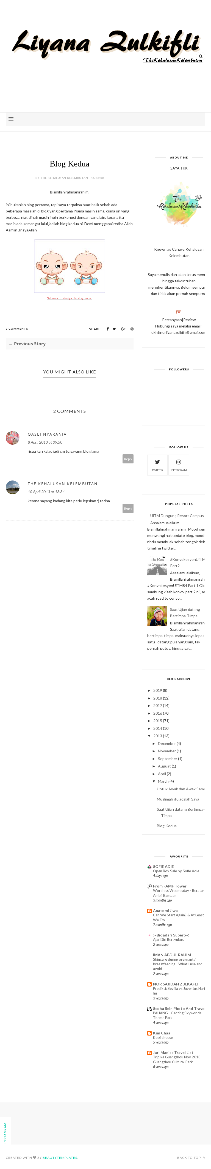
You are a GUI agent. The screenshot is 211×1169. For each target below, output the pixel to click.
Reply (128, 459)
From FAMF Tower (170, 886)
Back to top (189, 1158)
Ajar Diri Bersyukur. (168, 939)
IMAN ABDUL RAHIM (172, 954)
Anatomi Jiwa (165, 910)
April (162, 773)
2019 (157, 690)
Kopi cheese (163, 1037)
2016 (157, 713)
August (164, 766)
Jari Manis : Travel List (173, 1052)
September (167, 758)
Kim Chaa (161, 1033)
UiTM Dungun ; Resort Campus (177, 515)
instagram (179, 470)
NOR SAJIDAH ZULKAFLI (175, 984)
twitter (157, 470)
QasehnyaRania (47, 434)
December (167, 743)
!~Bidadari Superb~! (171, 935)
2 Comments (17, 328)
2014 (157, 728)
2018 (157, 698)
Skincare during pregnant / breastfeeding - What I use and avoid (177, 964)
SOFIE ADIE (163, 866)
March (163, 781)
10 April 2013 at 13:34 (46, 491)
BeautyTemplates (60, 1158)
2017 (157, 705)
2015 (157, 720)
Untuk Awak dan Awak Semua (182, 788)
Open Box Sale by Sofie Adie (176, 871)
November (167, 751)
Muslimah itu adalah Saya (178, 799)
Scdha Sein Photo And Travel (179, 1008)
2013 (157, 735)
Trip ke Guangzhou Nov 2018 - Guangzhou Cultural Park (178, 1059)
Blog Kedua (167, 825)
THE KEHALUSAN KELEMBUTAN (63, 483)
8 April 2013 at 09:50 (45, 442)
